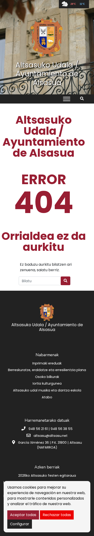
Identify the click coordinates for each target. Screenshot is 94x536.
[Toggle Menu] (66, 99)
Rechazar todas (57, 514)
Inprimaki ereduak (47, 363)
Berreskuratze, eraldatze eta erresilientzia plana (47, 370)
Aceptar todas (23, 514)
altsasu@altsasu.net (51, 435)
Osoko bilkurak (47, 377)
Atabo (47, 397)
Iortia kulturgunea (47, 383)
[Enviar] (65, 280)
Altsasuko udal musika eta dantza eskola (47, 390)
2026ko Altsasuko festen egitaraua (47, 475)
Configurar (19, 524)
